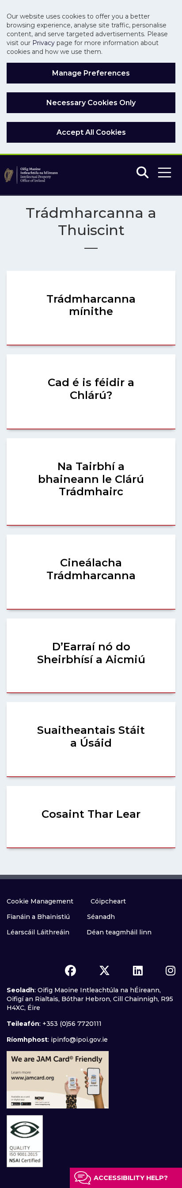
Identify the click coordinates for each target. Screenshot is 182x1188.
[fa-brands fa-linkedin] (138, 970)
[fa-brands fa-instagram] (170, 970)
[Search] (142, 173)
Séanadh (101, 917)
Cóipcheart (108, 901)
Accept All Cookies (91, 132)
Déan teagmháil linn (119, 932)
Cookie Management (40, 901)
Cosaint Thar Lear (91, 814)
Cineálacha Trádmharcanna (91, 569)
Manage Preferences (91, 73)
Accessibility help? (131, 1178)
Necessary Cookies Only (91, 103)
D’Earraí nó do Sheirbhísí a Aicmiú (91, 653)
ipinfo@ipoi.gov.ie (79, 1040)
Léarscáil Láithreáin (38, 932)
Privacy (43, 43)
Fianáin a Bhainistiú (38, 917)
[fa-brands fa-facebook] (70, 970)
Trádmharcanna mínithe (91, 305)
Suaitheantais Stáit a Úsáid (91, 736)
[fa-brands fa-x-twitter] (104, 970)
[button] (164, 172)
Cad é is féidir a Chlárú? (91, 389)
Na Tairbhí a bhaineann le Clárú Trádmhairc (91, 479)
